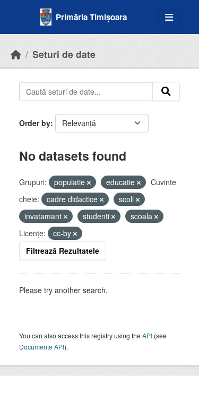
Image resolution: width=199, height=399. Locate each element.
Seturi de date (64, 54)
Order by (34, 123)
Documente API (41, 346)
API (147, 335)
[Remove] (89, 182)
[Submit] (166, 91)
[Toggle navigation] (169, 17)
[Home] (16, 54)
